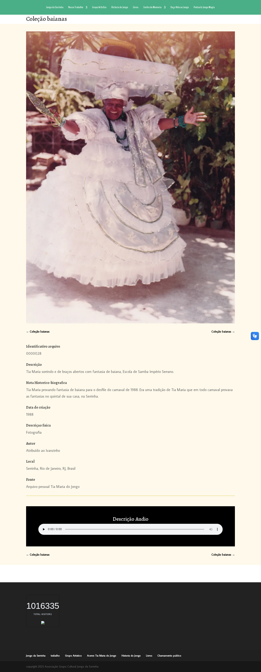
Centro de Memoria (152, 7)
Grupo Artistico (99, 7)
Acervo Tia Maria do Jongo (101, 655)
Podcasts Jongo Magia (204, 7)
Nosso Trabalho (75, 7)
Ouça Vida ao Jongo (179, 7)
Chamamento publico (169, 655)
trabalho (55, 655)
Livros (135, 7)
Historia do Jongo (119, 7)
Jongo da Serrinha (54, 7)
